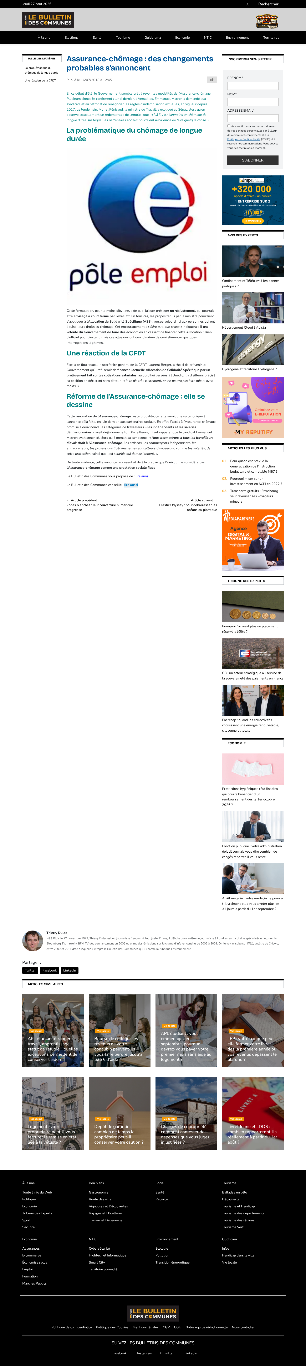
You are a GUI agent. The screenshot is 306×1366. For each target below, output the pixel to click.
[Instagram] (241, 4)
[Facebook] (235, 4)
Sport (26, 1220)
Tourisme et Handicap (238, 1206)
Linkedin (190, 1353)
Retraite (161, 1199)
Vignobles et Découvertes (108, 1206)
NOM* (232, 94)
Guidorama (152, 37)
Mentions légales (146, 1327)
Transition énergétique (172, 1262)
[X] (247, 4)
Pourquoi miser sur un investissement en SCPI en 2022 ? (256, 481)
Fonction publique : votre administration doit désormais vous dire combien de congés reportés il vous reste (252, 851)
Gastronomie (98, 1192)
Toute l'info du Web (37, 1192)
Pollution (162, 1255)
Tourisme (123, 37)
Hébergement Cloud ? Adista (244, 327)
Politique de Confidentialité (243, 139)
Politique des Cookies (112, 1327)
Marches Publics (34, 1283)
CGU (177, 1327)
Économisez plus (34, 1262)
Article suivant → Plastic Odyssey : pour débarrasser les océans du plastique (188, 505)
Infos (225, 1248)
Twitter (30, 970)
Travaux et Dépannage (105, 1220)
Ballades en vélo (234, 1192)
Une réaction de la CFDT (40, 81)
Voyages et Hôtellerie (105, 1213)
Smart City (97, 1262)
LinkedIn (69, 970)
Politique (29, 1199)
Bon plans (96, 1183)
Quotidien (229, 1239)
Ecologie (161, 1248)
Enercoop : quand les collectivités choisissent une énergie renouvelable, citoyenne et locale (250, 725)
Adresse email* (241, 110)
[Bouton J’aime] (212, 79)
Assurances (31, 1248)
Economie (182, 37)
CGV (166, 1327)
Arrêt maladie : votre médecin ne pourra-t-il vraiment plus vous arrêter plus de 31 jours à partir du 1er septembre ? (253, 903)
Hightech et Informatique (107, 1255)
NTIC (208, 37)
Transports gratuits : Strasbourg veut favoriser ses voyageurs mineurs (254, 496)
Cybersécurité (99, 1248)
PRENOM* (235, 78)
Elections (71, 37)
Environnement (237, 37)
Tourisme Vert (233, 1227)
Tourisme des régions (238, 1220)
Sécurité (28, 1227)
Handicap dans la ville (238, 1255)
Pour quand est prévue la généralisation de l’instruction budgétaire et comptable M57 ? (253, 466)
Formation (30, 1276)
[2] (253, 407)
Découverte (231, 1199)
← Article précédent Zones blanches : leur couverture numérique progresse (100, 505)
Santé (97, 37)
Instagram (144, 1353)
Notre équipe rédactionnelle (206, 1327)
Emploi (27, 1269)
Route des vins (100, 1199)
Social (159, 1183)
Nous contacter (243, 1327)
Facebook (49, 970)
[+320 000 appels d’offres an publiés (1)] (253, 200)
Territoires (271, 37)
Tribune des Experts (37, 1213)
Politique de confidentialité (71, 1327)
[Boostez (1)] (253, 540)
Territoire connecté (103, 1269)
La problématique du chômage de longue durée (41, 70)
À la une (44, 37)
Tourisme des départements (243, 1213)
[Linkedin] (253, 4)
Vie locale (229, 1262)
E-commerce (31, 1255)
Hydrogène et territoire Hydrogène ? (249, 369)
